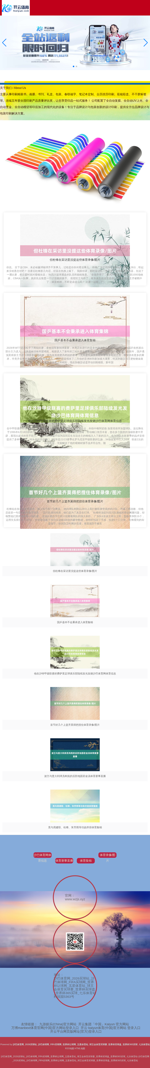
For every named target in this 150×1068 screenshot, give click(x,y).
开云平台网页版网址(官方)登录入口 (76, 1031)
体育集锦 (86, 860)
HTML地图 (80, 1048)
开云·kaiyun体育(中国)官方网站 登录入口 (110, 1028)
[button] (145, 43)
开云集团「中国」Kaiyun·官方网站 (103, 1024)
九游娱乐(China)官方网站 (57, 1024)
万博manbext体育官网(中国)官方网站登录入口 (45, 1028)
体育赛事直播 (64, 860)
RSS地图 (69, 1048)
